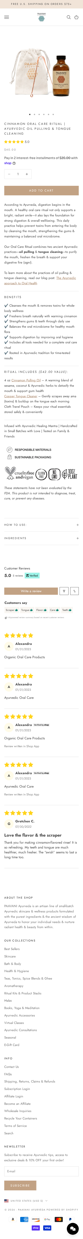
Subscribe (20, 1185)
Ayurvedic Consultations (20, 1030)
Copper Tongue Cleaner (20, 396)
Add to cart (41, 190)
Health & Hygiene (16, 971)
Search (8, 1133)
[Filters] (64, 591)
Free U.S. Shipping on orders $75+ (41, 4)
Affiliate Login (13, 1096)
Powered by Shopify (62, 1209)
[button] (14, 142)
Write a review (31, 591)
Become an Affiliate (17, 1103)
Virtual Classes (14, 1023)
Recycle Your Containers (20, 1118)
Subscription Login (17, 1089)
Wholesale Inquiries (17, 1111)
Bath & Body (12, 963)
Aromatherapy (13, 986)
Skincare (10, 956)
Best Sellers (12, 949)
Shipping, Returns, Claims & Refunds (29, 1081)
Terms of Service (15, 1125)
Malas (8, 1000)
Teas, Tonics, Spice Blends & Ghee (28, 978)
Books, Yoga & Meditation (22, 1008)
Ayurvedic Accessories (19, 1015)
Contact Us (11, 1066)
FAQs (8, 1074)
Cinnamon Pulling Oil (26, 380)
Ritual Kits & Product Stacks (22, 993)
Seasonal (10, 1037)
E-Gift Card (11, 1045)
